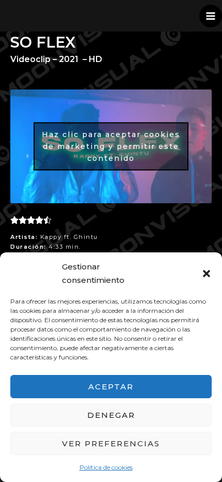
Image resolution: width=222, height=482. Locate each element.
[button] (206, 273)
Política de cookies (106, 467)
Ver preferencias (111, 443)
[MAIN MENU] (210, 16)
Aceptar (111, 386)
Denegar (111, 415)
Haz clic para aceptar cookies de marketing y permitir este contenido (111, 145)
